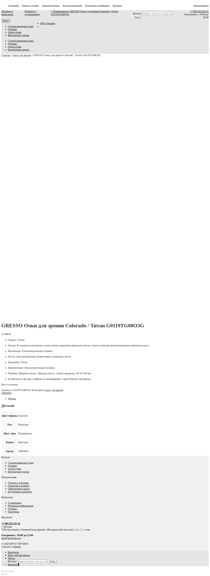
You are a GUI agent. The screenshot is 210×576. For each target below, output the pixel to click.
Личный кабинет (201, 5)
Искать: (137, 13)
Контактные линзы (18, 35)
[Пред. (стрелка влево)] (2, 574)
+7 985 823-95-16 (199, 11)
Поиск (11, 558)
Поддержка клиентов (20, 491)
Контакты (117, 5)
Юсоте (17, 546)
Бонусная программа (72, 5)
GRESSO (6, 393)
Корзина (13, 564)
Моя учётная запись (19, 555)
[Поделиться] (9, 571)
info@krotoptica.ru (11, 538)
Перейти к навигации (7, 13)
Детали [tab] (12, 398)
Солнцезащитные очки (21, 26)
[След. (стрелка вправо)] (6, 574)
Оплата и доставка (30, 5)
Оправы (12, 29)
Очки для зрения (21, 55)
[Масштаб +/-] (2, 571)
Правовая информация (20, 505)
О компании (13, 5)
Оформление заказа (19, 488)
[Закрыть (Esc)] (12, 571)
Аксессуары (14, 32)
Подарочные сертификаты (97, 5)
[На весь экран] (6, 571)
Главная (5, 55)
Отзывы (12, 508)
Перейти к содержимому (32, 13)
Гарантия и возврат (51, 5)
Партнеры (13, 511)
